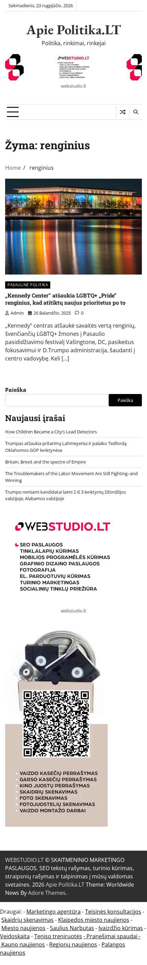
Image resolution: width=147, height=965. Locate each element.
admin (17, 313)
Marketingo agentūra (53, 911)
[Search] (135, 111)
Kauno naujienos (23, 944)
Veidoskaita (15, 936)
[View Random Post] (122, 111)
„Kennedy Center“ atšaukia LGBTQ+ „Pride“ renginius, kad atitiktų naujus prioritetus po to (65, 299)
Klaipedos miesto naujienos (93, 920)
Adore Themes (47, 893)
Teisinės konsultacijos (113, 911)
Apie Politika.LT (73, 29)
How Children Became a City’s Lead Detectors (51, 432)
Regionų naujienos (73, 944)
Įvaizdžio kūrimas (120, 928)
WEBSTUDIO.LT (24, 860)
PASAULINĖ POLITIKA (28, 284)
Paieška (15, 390)
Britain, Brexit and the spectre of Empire (45, 462)
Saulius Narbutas (72, 928)
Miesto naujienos (23, 928)
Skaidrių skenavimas (27, 920)
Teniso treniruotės (58, 936)
